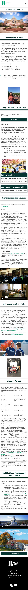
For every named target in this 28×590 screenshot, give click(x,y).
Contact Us (14, 573)
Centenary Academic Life (14, 304)
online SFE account (12, 457)
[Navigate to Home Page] (6, 3)
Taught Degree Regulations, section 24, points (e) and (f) (13, 329)
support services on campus (16, 253)
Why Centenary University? (14, 107)
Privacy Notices (14, 578)
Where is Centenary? (14, 37)
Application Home (14, 571)
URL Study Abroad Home (14, 575)
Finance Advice (14, 381)
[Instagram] (11, 585)
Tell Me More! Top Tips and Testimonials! (14, 474)
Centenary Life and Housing (14, 198)
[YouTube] (15, 585)
